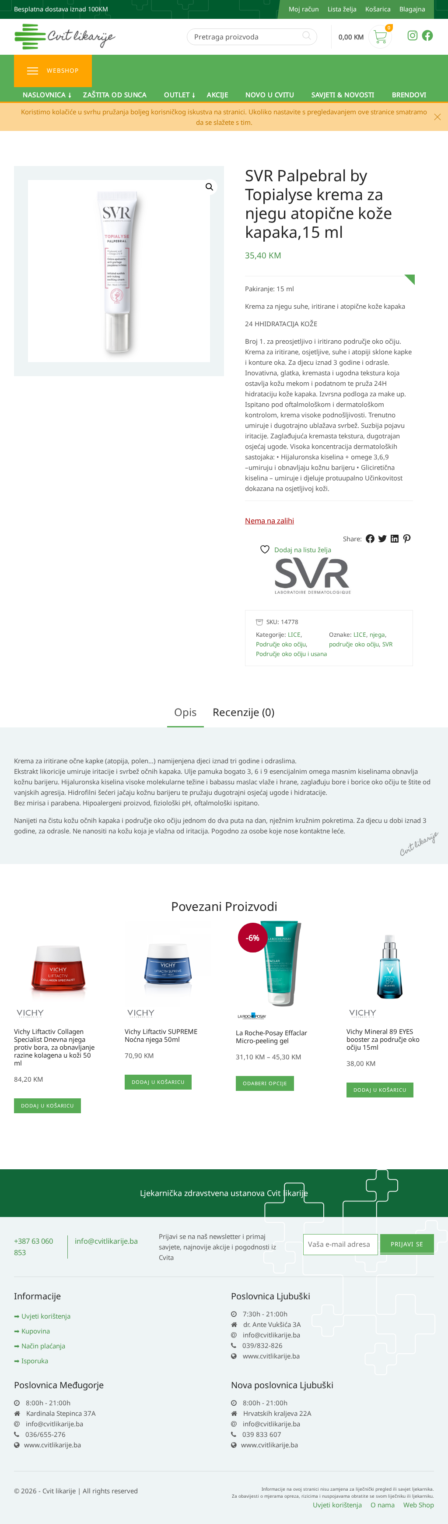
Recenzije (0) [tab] (243, 712)
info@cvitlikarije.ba (106, 1241)
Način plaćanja (43, 1345)
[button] (209, 187)
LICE (294, 635)
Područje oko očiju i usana (291, 654)
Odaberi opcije (265, 1083)
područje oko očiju (354, 644)
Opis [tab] (185, 712)
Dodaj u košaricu (47, 1105)
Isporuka (34, 1360)
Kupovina (35, 1330)
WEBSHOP (63, 70)
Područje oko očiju (281, 644)
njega (377, 635)
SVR (387, 644)
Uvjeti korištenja (45, 1316)
